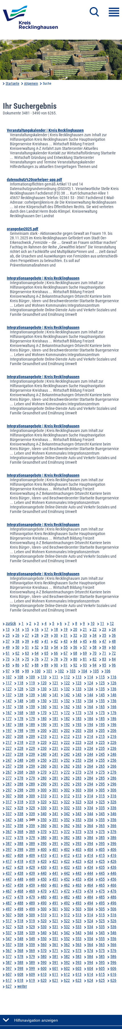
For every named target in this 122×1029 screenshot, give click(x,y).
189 (32, 724)
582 (67, 956)
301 (55, 790)
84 (114, 659)
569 (32, 950)
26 (17, 635)
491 (55, 903)
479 (32, 897)
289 (32, 784)
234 (90, 748)
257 (9, 766)
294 (90, 784)
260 (44, 766)
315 (102, 796)
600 (44, 968)
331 (55, 808)
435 (102, 867)
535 (102, 926)
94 (94, 665)
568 (20, 950)
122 (67, 683)
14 (17, 629)
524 (90, 921)
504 (90, 909)
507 (9, 915)
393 (78, 843)
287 (9, 784)
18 (56, 629)
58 (94, 647)
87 (27, 665)
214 (90, 736)
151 (55, 700)
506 (113, 909)
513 (78, 915)
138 (20, 695)
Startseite (12, 84)
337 (9, 813)
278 (20, 778)
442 (67, 873)
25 (8, 635)
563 (78, 944)
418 (20, 861)
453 (78, 879)
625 (102, 980)
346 (113, 813)
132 (67, 689)
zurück (11, 623)
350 (44, 819)
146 (113, 695)
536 (113, 926)
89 (46, 665)
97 (8, 671)
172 (67, 712)
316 (113, 796)
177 (9, 718)
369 (32, 831)
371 (55, 831)
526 (113, 921)
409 (32, 855)
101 (49, 671)
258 (20, 766)
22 (94, 629)
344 (90, 813)
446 (113, 873)
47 (104, 641)
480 (44, 897)
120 (44, 683)
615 (102, 974)
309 (32, 796)
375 (102, 831)
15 (27, 629)
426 (113, 861)
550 (44, 938)
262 (67, 766)
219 (32, 742)
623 (78, 980)
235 (102, 748)
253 (78, 760)
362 (67, 825)
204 (90, 730)
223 (78, 742)
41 (46, 641)
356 (113, 819)
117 (9, 683)
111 (55, 677)
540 (44, 932)
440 (44, 873)
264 (90, 766)
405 (102, 849)
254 (90, 760)
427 (9, 867)
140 (44, 695)
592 (67, 962)
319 (32, 802)
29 (46, 635)
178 (20, 718)
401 (55, 849)
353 (78, 819)
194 (90, 724)
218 (20, 742)
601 (55, 968)
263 (78, 766)
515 (102, 915)
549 (32, 938)
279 (32, 778)
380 (44, 837)
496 (113, 903)
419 (32, 861)
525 (102, 921)
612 (67, 974)
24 (114, 629)
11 (102, 623)
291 (55, 784)
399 (32, 849)
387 (9, 843)
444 (90, 873)
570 (44, 950)
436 (113, 867)
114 (90, 677)
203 (78, 730)
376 (113, 831)
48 (114, 641)
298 (20, 790)
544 (90, 932)
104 (84, 671)
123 (78, 683)
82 (94, 659)
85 (8, 665)
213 (78, 736)
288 (20, 784)
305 (102, 790)
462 (67, 885)
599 (32, 968)
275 (102, 772)
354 (90, 819)
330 (44, 808)
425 (102, 861)
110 (44, 677)
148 (20, 700)
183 (78, 718)
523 (78, 921)
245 (102, 754)
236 (113, 748)
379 (32, 837)
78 (56, 659)
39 (27, 641)
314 (90, 796)
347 (9, 819)
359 (32, 825)
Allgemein (31, 84)
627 (9, 986)
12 (112, 623)
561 (55, 944)
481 (55, 897)
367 (9, 831)
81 (85, 659)
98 (17, 671)
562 (67, 944)
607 (9, 974)
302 (67, 790)
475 (102, 891)
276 (113, 772)
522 (67, 921)
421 (55, 861)
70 (94, 653)
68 (75, 653)
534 (90, 926)
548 (20, 938)
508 (20, 915)
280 (44, 778)
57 (85, 647)
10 (92, 623)
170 (44, 712)
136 (113, 689)
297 (9, 790)
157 (9, 706)
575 (102, 950)
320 (44, 802)
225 (102, 742)
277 (9, 778)
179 (32, 718)
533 (78, 926)
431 (55, 867)
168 (20, 712)
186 (113, 718)
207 (9, 736)
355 (102, 819)
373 (78, 831)
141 (55, 695)
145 (102, 695)
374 (90, 831)
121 (55, 683)
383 (78, 837)
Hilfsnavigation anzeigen (36, 1020)
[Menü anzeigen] (114, 12)
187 (9, 724)
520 (44, 921)
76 (37, 659)
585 (102, 956)
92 (75, 665)
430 (44, 867)
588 (20, 962)
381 (55, 837)
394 (90, 843)
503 (78, 909)
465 (102, 885)
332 (67, 808)
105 (96, 671)
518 (20, 921)
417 (9, 861)
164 (90, 706)
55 (66, 647)
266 (113, 766)
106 (107, 671)
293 (78, 784)
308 (20, 796)
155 (102, 700)
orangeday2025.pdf (22, 229)
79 (66, 659)
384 (90, 837)
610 (44, 974)
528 (20, 926)
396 (113, 843)
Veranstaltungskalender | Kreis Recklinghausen (45, 130)
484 (90, 897)
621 (55, 980)
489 (32, 903)
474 (90, 891)
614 (90, 974)
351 (55, 819)
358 (20, 825)
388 (20, 843)
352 (67, 819)
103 (72, 671)
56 (75, 647)
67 (66, 653)
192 (67, 724)
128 (20, 689)
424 (90, 861)
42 (56, 641)
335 (102, 808)
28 (37, 635)
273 (78, 772)
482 (67, 897)
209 (32, 736)
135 (102, 689)
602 (67, 968)
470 (44, 891)
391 (55, 843)
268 (20, 772)
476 (113, 891)
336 (113, 808)
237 (9, 754)
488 (20, 903)
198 (20, 730)
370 (44, 831)
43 (66, 641)
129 (32, 689)
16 (37, 629)
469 (32, 891)
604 (90, 968)
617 (9, 980)
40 (37, 641)
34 (94, 635)
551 (55, 938)
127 (9, 689)
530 (44, 926)
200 (44, 730)
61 (8, 653)
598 (20, 968)
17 (46, 629)
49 (8, 647)
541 (55, 932)
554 (90, 938)
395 (102, 843)
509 (32, 915)
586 (113, 956)
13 (8, 629)
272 (67, 772)
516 (113, 915)
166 (113, 706)
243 (78, 754)
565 (102, 944)
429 (32, 867)
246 (113, 754)
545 (102, 932)
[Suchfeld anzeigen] (94, 12)
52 (37, 647)
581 (55, 956)
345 (102, 813)
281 (55, 778)
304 (90, 790)
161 (55, 706)
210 (44, 736)
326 (113, 802)
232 (67, 748)
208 (20, 736)
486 (113, 897)
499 (32, 909)
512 (67, 915)
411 (55, 855)
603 (78, 968)
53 (46, 647)
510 (44, 915)
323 (78, 802)
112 (67, 677)
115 (102, 677)
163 (78, 706)
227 (9, 748)
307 (9, 796)
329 (32, 808)
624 (90, 980)
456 (113, 879)
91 (66, 665)
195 (102, 724)
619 (32, 980)
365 (102, 825)
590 (44, 962)
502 (67, 909)
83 (104, 659)
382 (67, 837)
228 (20, 748)
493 (78, 903)
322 (67, 802)
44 (75, 641)
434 (90, 867)
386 (113, 837)
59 (104, 647)
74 (17, 659)
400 (44, 849)
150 (44, 700)
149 (32, 700)
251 (55, 760)
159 (32, 706)
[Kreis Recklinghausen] (30, 19)
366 (113, 825)
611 (55, 974)
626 (113, 980)
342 (67, 813)
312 (67, 796)
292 (67, 784)
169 (32, 712)
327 (9, 808)
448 (20, 879)
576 (113, 950)
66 (56, 653)
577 (9, 956)
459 (32, 885)
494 (90, 903)
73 (8, 659)
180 (44, 718)
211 (55, 736)
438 (20, 873)
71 (104, 653)
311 (55, 796)
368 (20, 831)
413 (78, 855)
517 (9, 921)
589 (32, 962)
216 (113, 736)
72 (114, 653)
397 (9, 849)
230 (44, 748)
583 (78, 956)
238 (20, 754)
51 (27, 647)
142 (67, 695)
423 (78, 861)
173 (78, 712)
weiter (22, 986)
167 (9, 712)
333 (78, 808)
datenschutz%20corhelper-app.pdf (34, 179)
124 (90, 683)
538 (20, 932)
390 (44, 843)
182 (67, 718)
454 (90, 879)
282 (67, 778)
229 (32, 748)
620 (44, 980)
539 (32, 932)
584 (90, 956)
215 (102, 736)
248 (20, 760)
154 (90, 700)
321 (55, 802)
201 (55, 730)
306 (113, 790)
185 (102, 718)
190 (44, 724)
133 (78, 689)
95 (104, 665)
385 (102, 837)
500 (44, 909)
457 (9, 885)
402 (67, 849)
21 (85, 629)
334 (90, 808)
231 (55, 748)
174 (90, 712)
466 (113, 885)
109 (32, 677)
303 (78, 790)
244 (90, 754)
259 (32, 766)
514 (90, 915)
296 (113, 784)
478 (20, 897)
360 (44, 825)
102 (61, 671)
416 (113, 855)
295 (102, 784)
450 (44, 879)
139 (32, 695)
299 (32, 790)
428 (20, 867)
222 (67, 742)
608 (20, 974)
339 (32, 813)
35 (104, 635)
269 (32, 772)
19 (66, 629)
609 (32, 974)
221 (55, 742)
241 (55, 754)
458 (20, 885)
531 (55, 926)
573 (78, 950)
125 (102, 683)
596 (113, 962)
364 (90, 825)
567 (9, 950)
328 (20, 808)
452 (67, 879)
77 (46, 659)
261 (55, 766)
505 (102, 909)
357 (9, 825)
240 (44, 754)
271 (55, 772)
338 (20, 813)
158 (20, 706)
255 (102, 760)
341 (55, 813)
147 (9, 700)
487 (9, 903)
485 (102, 897)
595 (102, 962)
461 (55, 885)
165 (102, 706)
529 (32, 926)
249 (32, 760)
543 (78, 932)
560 (44, 944)
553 (78, 938)
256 (113, 760)
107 (9, 677)
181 (55, 718)
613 (78, 974)
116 (113, 677)
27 (27, 635)
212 (67, 736)
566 (113, 944)
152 (67, 700)
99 (27, 671)
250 (44, 760)
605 (102, 968)
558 (20, 944)
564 (90, 944)
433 (78, 867)
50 (17, 647)
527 (9, 926)
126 (113, 683)
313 (78, 796)
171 (55, 712)
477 (9, 897)
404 (90, 849)
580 (44, 956)
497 (9, 909)
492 (67, 903)
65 (46, 653)
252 (67, 760)
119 (32, 683)
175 (102, 712)
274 (90, 772)
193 (78, 724)
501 (55, 909)
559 (32, 944)
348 (20, 819)
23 (104, 629)
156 (113, 700)
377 (9, 837)
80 (75, 659)
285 (102, 778)
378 (20, 837)
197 (9, 730)
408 (20, 855)
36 (114, 635)
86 (17, 665)
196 (113, 724)
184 (90, 718)
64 (37, 653)
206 (113, 730)
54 (56, 647)
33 (85, 635)
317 (9, 802)
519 (32, 921)
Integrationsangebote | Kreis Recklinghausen (43, 278)
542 (67, 932)
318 (20, 802)
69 (85, 653)
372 (67, 831)
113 (78, 677)
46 (94, 641)
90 (56, 665)
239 (32, 754)
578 (20, 956)
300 (44, 790)
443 (78, 873)
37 (8, 641)
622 (67, 980)
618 (20, 980)
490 (44, 903)
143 (78, 695)
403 (78, 849)
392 (67, 843)
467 (9, 891)
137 (9, 695)
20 (75, 629)
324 (90, 802)
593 (78, 962)
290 (44, 784)
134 (90, 689)
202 (67, 730)
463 (78, 885)
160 (44, 706)
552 (67, 938)
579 (32, 956)
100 (38, 671)
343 (78, 813)
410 (44, 855)
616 (113, 974)
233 (78, 748)
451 (55, 879)
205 (102, 730)
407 (9, 855)
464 (90, 885)
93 (85, 665)
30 (56, 635)
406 (113, 849)
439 (32, 873)
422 (67, 861)
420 (44, 861)
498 (20, 909)
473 (78, 891)
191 (55, 724)
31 (66, 635)
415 (102, 855)
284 (90, 778)
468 (20, 891)
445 (102, 873)
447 (9, 879)
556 (113, 938)
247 (9, 760)
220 (44, 742)
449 (32, 879)
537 (9, 932)
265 (102, 766)
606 (113, 968)
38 (17, 641)
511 (55, 915)
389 (32, 843)
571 (55, 950)
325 (102, 802)
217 (9, 742)
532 (67, 926)
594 (90, 962)
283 (78, 778)
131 (55, 689)
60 (114, 647)
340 (44, 813)
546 (113, 932)
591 (55, 962)
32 (75, 635)
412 (67, 855)
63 (27, 653)
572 (67, 950)
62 (17, 653)
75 (27, 659)
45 (85, 641)
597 (9, 968)
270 (44, 772)
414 (90, 855)
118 (20, 683)
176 (113, 712)
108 (20, 677)
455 (102, 879)
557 (9, 944)
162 (67, 706)
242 (67, 754)
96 (114, 665)
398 (20, 849)
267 (9, 772)
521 (55, 921)
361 (55, 825)
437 (9, 873)
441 (55, 873)
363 (78, 825)
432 (67, 867)
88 (37, 665)
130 (44, 689)
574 (90, 950)
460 (44, 885)
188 (20, 724)
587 (9, 962)
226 (113, 742)
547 (9, 938)
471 (55, 891)
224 (90, 742)
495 (102, 903)
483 (78, 897)
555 (102, 938)
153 (78, 700)
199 (32, 730)
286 (113, 778)
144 (90, 695)
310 (44, 796)
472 (67, 891)
